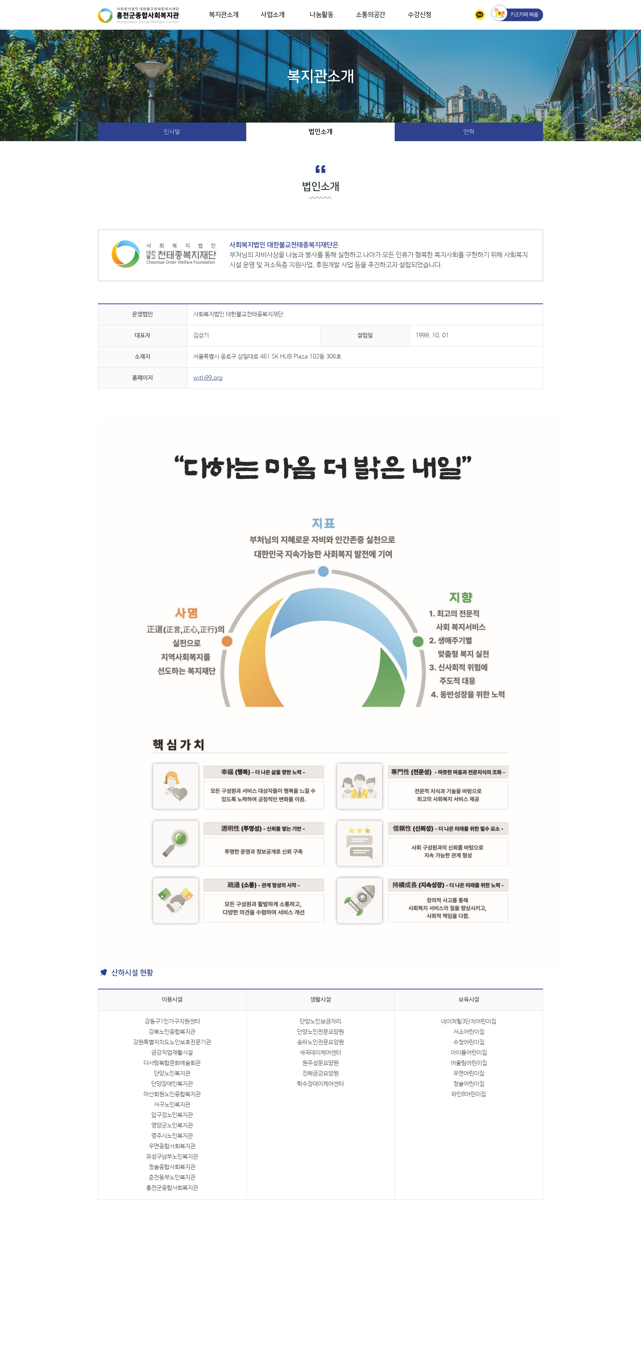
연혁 (468, 132)
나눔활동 (321, 15)
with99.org (208, 377)
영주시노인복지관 (172, 1135)
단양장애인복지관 (172, 1083)
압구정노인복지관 (172, 1115)
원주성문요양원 (320, 1063)
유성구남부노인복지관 (172, 1156)
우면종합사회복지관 (172, 1146)
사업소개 (273, 15)
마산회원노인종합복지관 (172, 1094)
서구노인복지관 (172, 1104)
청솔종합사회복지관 (172, 1167)
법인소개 (320, 132)
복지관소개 (224, 15)
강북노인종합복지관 (172, 1031)
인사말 (172, 132)
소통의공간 (370, 15)
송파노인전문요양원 (320, 1042)
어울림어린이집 (469, 1063)
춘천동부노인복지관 (172, 1177)
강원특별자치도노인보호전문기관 (172, 1042)
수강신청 (419, 15)
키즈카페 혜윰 (524, 15)
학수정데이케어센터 (320, 1083)
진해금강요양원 (320, 1073)
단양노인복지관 (172, 1073)
